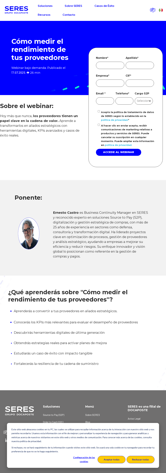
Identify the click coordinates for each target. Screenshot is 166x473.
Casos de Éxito (104, 5)
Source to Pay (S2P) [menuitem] (53, 414)
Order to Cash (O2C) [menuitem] (53, 421)
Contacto (69, 14)
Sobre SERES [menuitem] (92, 414)
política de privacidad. (114, 120)
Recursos (44, 14)
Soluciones (45, 5)
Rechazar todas (140, 459)
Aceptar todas (111, 459)
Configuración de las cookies (84, 459)
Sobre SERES (73, 5)
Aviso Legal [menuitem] (134, 418)
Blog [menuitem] (87, 421)
